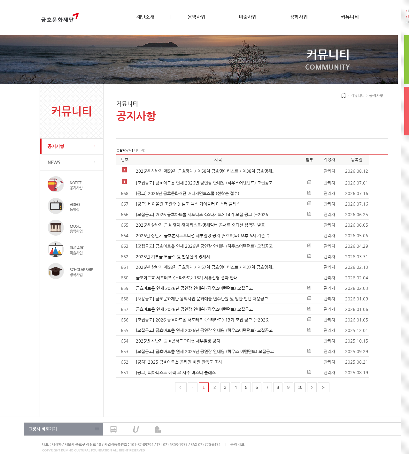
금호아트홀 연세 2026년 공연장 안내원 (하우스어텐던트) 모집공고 (194, 288)
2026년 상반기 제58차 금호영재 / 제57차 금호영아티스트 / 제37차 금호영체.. (205, 267)
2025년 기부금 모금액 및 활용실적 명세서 (173, 256)
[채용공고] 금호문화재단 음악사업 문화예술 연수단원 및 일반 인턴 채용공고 (202, 298)
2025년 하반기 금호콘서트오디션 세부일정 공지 (178, 340)
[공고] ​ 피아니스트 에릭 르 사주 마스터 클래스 (176, 372)
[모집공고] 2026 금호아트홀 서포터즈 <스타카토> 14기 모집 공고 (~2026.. (203, 214)
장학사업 (299, 16)
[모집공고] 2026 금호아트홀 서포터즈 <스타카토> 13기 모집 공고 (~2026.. (203, 319)
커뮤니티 (350, 16)
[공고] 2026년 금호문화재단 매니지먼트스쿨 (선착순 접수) (187, 193)
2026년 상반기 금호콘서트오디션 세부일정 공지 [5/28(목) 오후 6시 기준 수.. (204, 235)
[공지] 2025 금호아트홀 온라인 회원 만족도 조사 (179, 361)
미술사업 (248, 16)
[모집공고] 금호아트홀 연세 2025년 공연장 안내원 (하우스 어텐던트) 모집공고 (205, 351)
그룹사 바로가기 (43, 429)
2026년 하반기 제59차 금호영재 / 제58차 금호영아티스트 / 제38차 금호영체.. (205, 171)
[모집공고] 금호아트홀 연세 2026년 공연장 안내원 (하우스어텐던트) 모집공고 (204, 182)
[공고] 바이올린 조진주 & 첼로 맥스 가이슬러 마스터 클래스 (188, 203)
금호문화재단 (60, 17)
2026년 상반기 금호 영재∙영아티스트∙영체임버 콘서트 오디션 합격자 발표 (200, 225)
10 (300, 387)
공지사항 (56, 146)
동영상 (75, 207)
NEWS (54, 162)
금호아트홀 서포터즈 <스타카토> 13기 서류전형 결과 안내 (186, 277)
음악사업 (196, 16)
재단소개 (145, 16)
